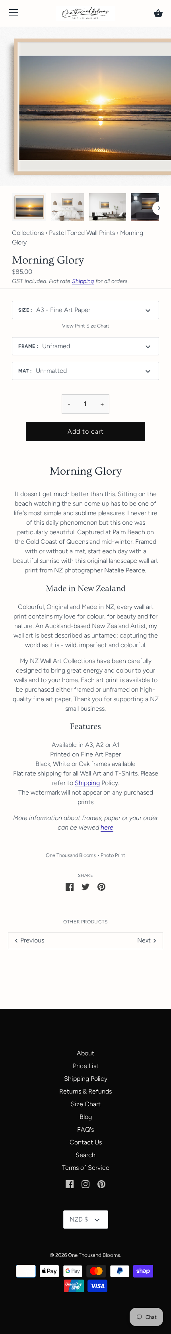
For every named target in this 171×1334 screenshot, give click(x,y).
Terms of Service (85, 1167)
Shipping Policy (85, 1078)
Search (85, 1155)
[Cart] (158, 13)
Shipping (83, 281)
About (85, 1053)
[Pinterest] (101, 1183)
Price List (86, 1066)
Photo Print (113, 855)
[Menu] (14, 14)
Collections (28, 233)
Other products (85, 922)
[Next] (159, 208)
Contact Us (86, 1142)
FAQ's (85, 1129)
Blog (86, 1117)
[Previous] (12, 208)
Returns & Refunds (85, 1091)
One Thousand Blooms (71, 855)
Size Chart (86, 1104)
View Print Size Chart (85, 326)
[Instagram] (85, 1183)
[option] (29, 208)
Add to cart (86, 431)
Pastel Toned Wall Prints (82, 233)
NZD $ (79, 1219)
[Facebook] (70, 1183)
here (107, 827)
